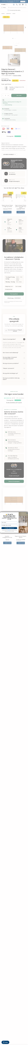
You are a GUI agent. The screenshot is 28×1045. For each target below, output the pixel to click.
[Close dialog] (27, 513)
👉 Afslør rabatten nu (9, 528)
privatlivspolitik (9, 530)
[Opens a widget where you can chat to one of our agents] (5, 1042)
